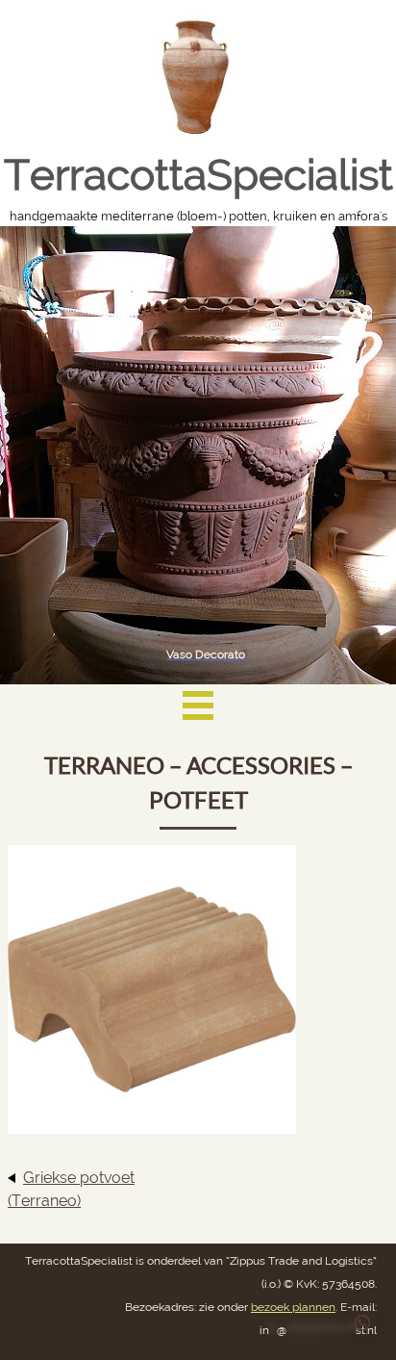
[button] (362, 1322)
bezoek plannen (293, 1307)
